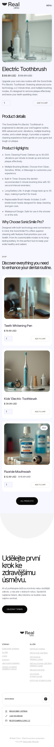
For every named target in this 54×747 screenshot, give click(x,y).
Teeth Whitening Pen (18, 325)
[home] (10, 5)
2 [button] (30, 60)
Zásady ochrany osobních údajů (9, 668)
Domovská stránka (10, 649)
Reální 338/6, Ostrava (18, 711)
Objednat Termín (15, 609)
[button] (49, 5)
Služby (5, 653)
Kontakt (5, 660)
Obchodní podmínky (11, 663)
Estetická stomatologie (40, 680)
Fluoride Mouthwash (17, 471)
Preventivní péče (37, 670)
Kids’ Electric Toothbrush (20, 398)
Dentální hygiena (37, 649)
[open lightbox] (27, 38)
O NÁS (4, 656)
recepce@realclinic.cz (19, 721)
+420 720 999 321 (16, 716)
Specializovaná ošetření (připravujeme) (41, 664)
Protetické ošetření (39, 653)
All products (27, 501)
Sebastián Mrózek (31, 742)
